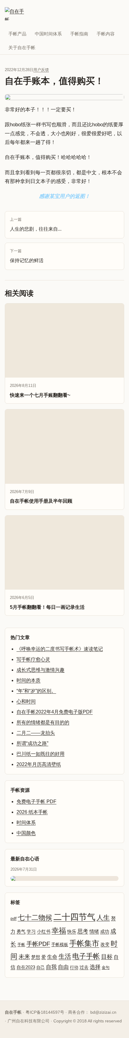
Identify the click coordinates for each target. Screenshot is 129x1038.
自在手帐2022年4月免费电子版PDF (54, 711)
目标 (106, 956)
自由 (63, 967)
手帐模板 (59, 944)
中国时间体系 (48, 33)
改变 (105, 944)
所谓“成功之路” (32, 743)
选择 (95, 967)
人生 (103, 917)
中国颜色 (26, 833)
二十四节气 (74, 917)
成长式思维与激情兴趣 (40, 669)
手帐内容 (106, 33)
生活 (64, 956)
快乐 (71, 931)
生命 (52, 957)
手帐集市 (84, 943)
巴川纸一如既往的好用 (40, 753)
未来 (24, 956)
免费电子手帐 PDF (36, 801)
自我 (51, 967)
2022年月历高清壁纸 (38, 764)
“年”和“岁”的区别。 (36, 690)
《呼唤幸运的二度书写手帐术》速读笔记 (59, 648)
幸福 (59, 930)
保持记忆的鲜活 (27, 256)
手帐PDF (38, 944)
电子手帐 (86, 956)
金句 (106, 967)
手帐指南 (79, 33)
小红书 (43, 931)
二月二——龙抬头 (35, 732)
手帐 (21, 944)
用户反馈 (41, 69)
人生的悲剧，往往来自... (36, 224)
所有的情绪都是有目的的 (42, 722)
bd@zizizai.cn (103, 1012)
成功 (104, 931)
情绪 (94, 931)
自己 (40, 967)
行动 (74, 967)
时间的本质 (28, 680)
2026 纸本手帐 (32, 812)
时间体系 (26, 822)
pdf (13, 918)
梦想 (35, 957)
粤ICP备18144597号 (45, 1012)
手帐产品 (17, 33)
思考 (82, 931)
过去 (84, 967)
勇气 (21, 931)
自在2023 (25, 967)
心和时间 (26, 701)
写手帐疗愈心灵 (33, 659)
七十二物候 (35, 917)
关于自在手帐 (21, 47)
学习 (31, 931)
